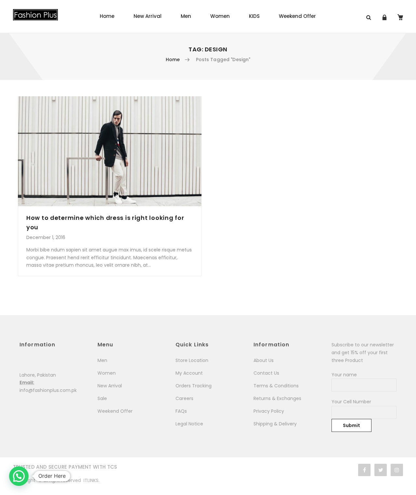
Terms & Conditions (276, 385)
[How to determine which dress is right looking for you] (110, 151)
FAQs (181, 411)
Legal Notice (189, 424)
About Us (264, 360)
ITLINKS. (91, 480)
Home (107, 16)
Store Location (192, 360)
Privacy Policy (269, 411)
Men (186, 16)
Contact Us (266, 373)
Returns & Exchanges (277, 398)
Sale (102, 398)
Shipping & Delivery (275, 424)
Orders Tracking (194, 385)
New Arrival (148, 16)
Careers (184, 398)
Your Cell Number (351, 401)
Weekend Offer (297, 16)
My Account (189, 373)
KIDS (254, 16)
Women (220, 16)
